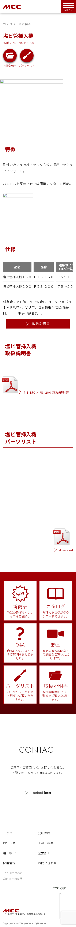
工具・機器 (46, 843)
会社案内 (44, 833)
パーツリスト (26, 65)
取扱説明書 (10, 65)
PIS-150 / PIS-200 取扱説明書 (46, 392)
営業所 (42, 853)
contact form (41, 792)
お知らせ (9, 843)
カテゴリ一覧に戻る (17, 24)
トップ (7, 833)
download (66, 550)
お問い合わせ (47, 863)
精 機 (7, 853)
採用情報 (9, 863)
